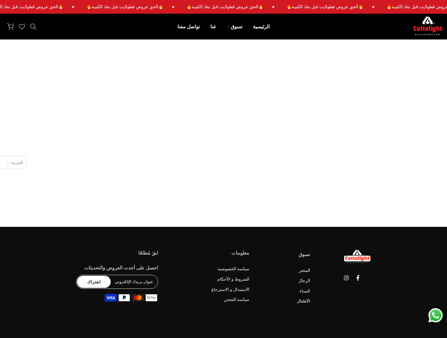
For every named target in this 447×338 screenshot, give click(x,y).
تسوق (236, 26)
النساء (305, 291)
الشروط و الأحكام (233, 279)
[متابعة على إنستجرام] (346, 278)
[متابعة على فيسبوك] (358, 278)
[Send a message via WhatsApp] (435, 315)
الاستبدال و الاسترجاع (230, 289)
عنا (213, 26)
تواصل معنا (189, 26)
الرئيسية (261, 26)
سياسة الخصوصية (233, 269)
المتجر (304, 270)
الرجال (304, 280)
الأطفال (303, 301)
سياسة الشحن (236, 299)
